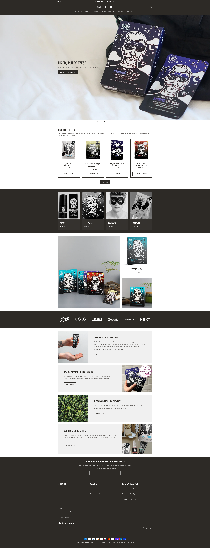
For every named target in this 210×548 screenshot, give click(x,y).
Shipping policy (130, 542)
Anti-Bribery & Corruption (129, 500)
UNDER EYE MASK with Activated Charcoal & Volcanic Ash (93, 164)
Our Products (62, 491)
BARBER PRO (83, 542)
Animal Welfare (126, 491)
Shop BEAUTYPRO (63, 517)
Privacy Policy (94, 497)
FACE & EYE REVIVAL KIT (137, 268)
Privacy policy (111, 542)
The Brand (61, 488)
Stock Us (60, 509)
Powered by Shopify (92, 542)
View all (105, 182)
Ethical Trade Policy (128, 488)
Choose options (93, 173)
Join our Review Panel (64, 512)
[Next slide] (108, 122)
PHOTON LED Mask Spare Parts (67, 497)
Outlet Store (61, 494)
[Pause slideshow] (112, 122)
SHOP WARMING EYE (67, 72)
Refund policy (102, 542)
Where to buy (70, 445)
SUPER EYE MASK (141, 163)
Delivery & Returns (95, 491)
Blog (59, 506)
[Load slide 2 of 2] (104, 121)
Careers (60, 515)
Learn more (100, 355)
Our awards (70, 384)
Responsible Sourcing (128, 494)
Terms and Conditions (96, 494)
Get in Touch (93, 488)
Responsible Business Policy (130, 497)
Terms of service (121, 542)
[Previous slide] (97, 122)
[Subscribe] (118, 473)
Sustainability (61, 503)
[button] (59, 7)
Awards (60, 500)
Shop (61, 226)
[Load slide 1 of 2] (101, 121)
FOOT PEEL (68, 163)
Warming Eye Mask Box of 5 (117, 163)
